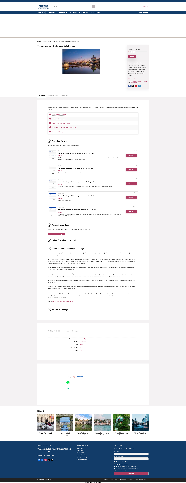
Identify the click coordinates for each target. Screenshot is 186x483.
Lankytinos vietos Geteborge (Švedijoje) (64, 127)
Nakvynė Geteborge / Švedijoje (61, 123)
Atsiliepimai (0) (64, 95)
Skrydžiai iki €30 (80, 448)
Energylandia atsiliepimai (82, 459)
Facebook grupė (123, 479)
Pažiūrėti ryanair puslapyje (56, 234)
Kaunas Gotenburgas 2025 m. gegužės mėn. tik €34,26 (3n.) (77, 209)
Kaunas (82, 339)
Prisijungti (145, 6)
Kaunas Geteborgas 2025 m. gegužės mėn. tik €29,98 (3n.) (77, 182)
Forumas (74, 12)
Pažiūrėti (132, 56)
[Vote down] (131, 52)
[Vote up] (134, 52)
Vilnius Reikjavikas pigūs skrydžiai (140, 434)
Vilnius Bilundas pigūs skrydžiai (121, 434)
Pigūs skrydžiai (62, 12)
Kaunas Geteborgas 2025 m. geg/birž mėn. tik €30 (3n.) (76, 168)
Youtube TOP (84, 12)
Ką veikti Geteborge (58, 132)
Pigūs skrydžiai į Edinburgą (65, 434)
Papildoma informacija (52, 95)
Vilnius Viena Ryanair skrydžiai (45, 434)
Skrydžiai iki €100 (80, 452)
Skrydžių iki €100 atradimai (122, 464)
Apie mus (39, 1)
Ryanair (82, 350)
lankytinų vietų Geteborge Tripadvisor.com (62, 301)
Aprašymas (42, 95)
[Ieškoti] (93, 6)
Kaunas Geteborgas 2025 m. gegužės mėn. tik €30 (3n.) (76, 196)
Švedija (81, 344)
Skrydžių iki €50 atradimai (122, 461)
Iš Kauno (56, 41)
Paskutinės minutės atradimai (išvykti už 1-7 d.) (127, 468)
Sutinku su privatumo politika (120, 470)
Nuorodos (51, 12)
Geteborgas (83, 341)
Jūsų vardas (117, 451)
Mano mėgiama (143, 12)
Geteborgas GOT (131, 78)
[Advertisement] (93, 26)
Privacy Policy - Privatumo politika (93, 482)
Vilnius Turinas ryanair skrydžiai (83, 434)
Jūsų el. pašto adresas (119, 456)
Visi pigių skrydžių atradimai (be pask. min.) (126, 466)
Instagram (106, 479)
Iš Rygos (139, 81)
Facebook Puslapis (114, 479)
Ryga (85, 339)
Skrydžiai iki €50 (80, 450)
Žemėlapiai (95, 12)
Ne (80, 347)
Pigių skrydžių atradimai (59, 114)
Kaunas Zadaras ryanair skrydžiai (102, 434)
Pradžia (42, 12)
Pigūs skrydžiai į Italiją (81, 454)
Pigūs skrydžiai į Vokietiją (82, 457)
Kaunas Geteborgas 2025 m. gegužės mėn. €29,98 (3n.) (76, 153)
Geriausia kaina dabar (58, 119)
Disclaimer (131, 479)
